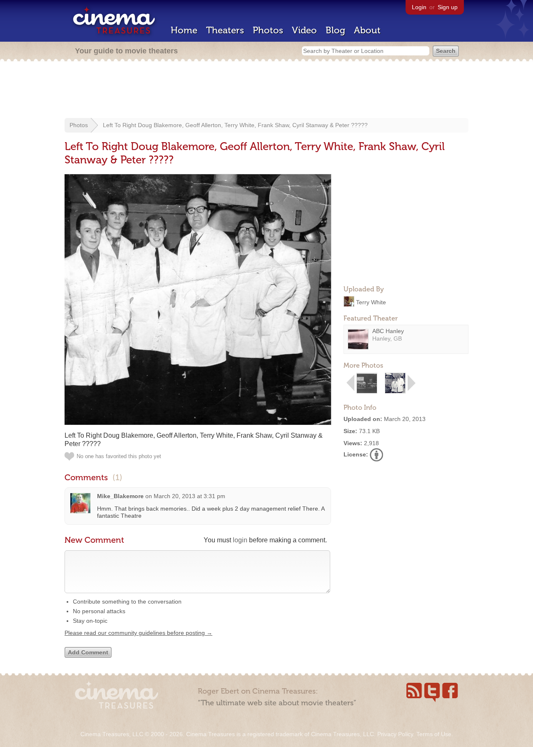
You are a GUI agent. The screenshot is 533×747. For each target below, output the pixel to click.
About (367, 30)
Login (419, 7)
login (240, 540)
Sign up (448, 7)
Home (184, 30)
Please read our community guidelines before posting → (138, 632)
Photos (268, 30)
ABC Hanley (388, 331)
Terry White (371, 301)
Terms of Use (433, 734)
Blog (335, 30)
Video (304, 30)
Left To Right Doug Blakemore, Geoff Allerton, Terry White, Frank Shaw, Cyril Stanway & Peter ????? (235, 125)
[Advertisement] (266, 90)
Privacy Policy (395, 734)
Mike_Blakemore (120, 496)
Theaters (225, 30)
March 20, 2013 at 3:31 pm (189, 496)
